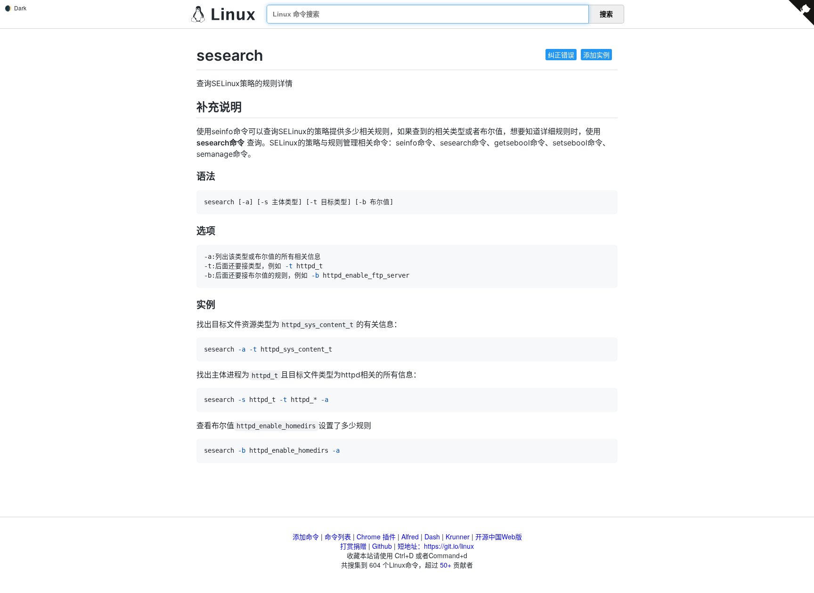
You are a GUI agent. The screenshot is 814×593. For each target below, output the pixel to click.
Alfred (410, 536)
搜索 (606, 14)
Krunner (458, 536)
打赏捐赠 (353, 546)
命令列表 (338, 536)
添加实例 (596, 54)
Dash (432, 536)
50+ (445, 564)
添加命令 (306, 536)
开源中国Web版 (498, 536)
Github (382, 546)
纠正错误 (561, 54)
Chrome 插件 (376, 536)
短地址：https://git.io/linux (436, 546)
